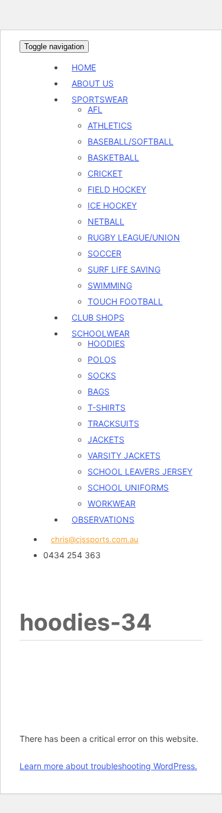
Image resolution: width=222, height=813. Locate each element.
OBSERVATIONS (103, 519)
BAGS (99, 391)
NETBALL (106, 221)
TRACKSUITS (113, 423)
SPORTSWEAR (100, 99)
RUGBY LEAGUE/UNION (134, 237)
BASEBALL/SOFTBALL (130, 141)
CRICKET (105, 173)
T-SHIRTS (107, 407)
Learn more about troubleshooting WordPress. (108, 766)
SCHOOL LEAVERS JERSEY (140, 471)
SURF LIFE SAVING (124, 269)
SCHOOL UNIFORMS (128, 487)
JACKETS (106, 439)
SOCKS (102, 375)
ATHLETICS (110, 125)
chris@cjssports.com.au (95, 539)
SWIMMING (110, 285)
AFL (95, 109)
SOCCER (104, 253)
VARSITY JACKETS (124, 455)
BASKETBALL (113, 157)
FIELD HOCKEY (117, 189)
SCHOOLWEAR (101, 333)
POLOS (102, 359)
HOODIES (106, 343)
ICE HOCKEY (112, 205)
